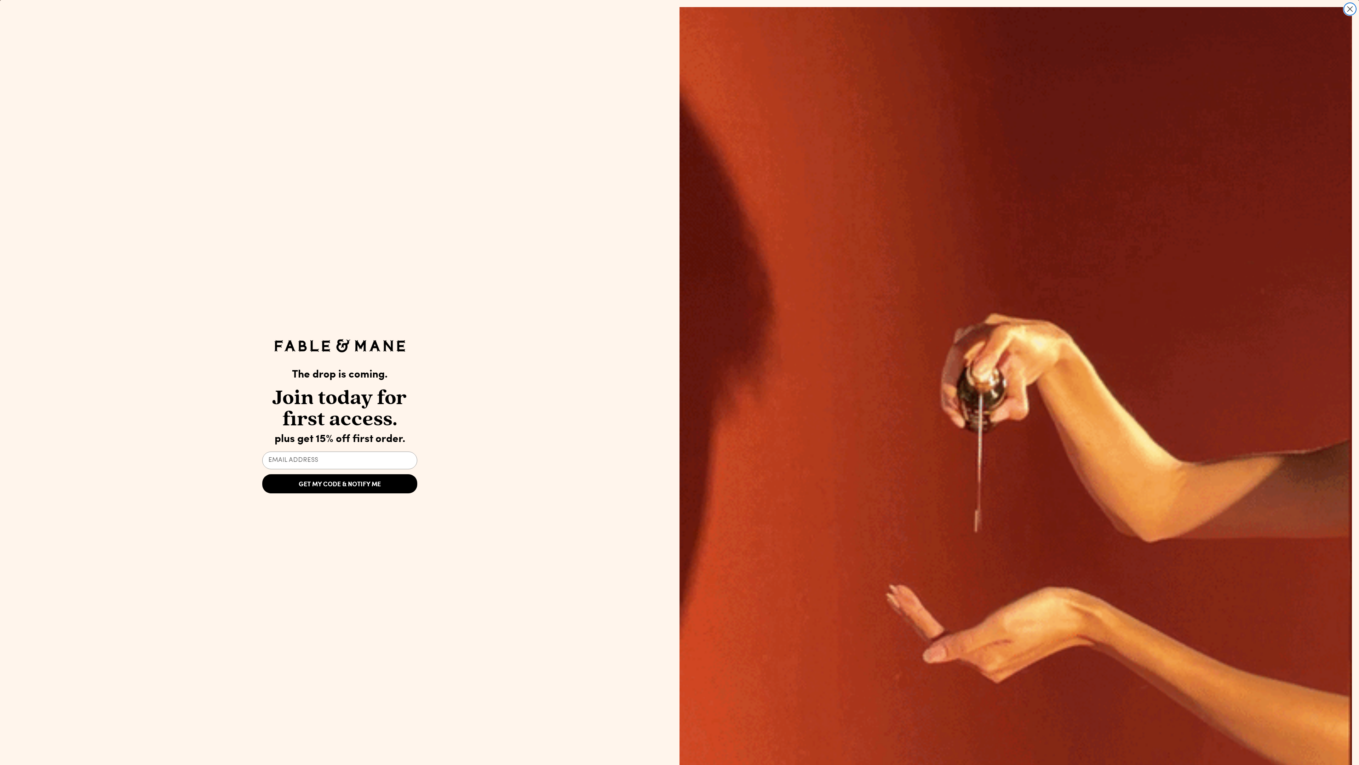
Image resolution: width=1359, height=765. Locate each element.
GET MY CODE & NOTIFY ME (340, 483)
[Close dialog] (1350, 9)
